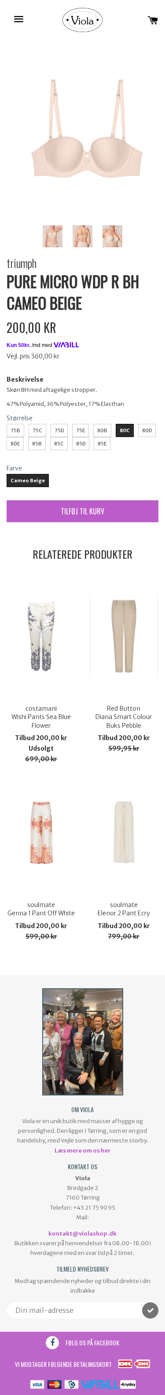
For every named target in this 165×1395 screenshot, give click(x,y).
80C (125, 430)
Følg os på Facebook (92, 1342)
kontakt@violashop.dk (82, 1233)
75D (59, 430)
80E (15, 444)
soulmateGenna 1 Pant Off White (41, 909)
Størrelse (20, 418)
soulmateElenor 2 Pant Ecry (124, 909)
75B (15, 430)
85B (37, 444)
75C (37, 430)
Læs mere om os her (82, 1150)
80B (102, 430)
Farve (14, 468)
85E (102, 444)
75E (80, 430)
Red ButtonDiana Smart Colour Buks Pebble (123, 717)
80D (147, 430)
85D (80, 444)
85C (59, 444)
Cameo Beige (28, 480)
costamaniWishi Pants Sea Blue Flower (41, 717)
